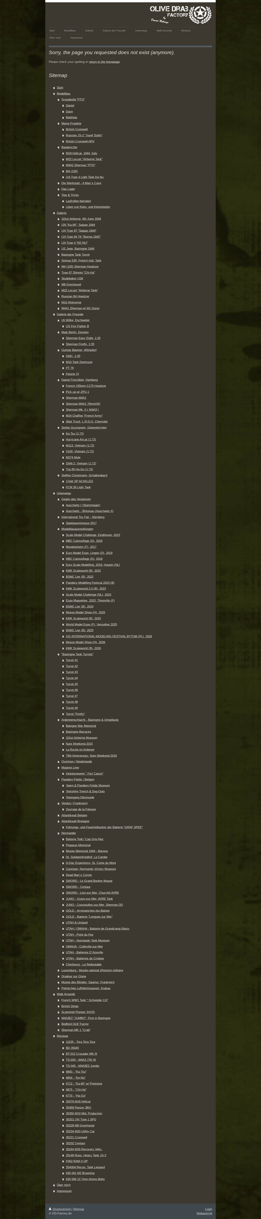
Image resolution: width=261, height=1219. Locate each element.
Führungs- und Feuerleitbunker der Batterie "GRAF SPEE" (104, 827)
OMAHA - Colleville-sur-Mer (84, 946)
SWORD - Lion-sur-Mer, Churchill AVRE (92, 892)
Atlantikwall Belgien (74, 815)
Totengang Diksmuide (80, 797)
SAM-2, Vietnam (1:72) (81, 463)
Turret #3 (72, 672)
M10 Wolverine (71, 302)
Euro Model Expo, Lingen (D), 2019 (89, 553)
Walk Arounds (66, 994)
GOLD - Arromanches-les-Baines (88, 910)
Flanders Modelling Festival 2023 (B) (90, 582)
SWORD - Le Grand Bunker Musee (89, 881)
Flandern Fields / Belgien (77, 779)
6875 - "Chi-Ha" (76, 1089)
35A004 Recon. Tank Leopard (85, 1167)
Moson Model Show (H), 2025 (85, 612)
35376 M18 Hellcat (78, 1101)
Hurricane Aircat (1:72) (81, 439)
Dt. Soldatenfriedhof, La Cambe (86, 857)
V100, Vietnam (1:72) (80, 451)
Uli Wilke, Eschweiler (75, 320)
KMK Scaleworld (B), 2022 (83, 570)
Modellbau (63, 93)
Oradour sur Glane (73, 976)
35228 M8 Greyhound (80, 1125)
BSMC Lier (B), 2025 (79, 630)
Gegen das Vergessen (76, 499)
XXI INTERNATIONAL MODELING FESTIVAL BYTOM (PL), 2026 (109, 636)
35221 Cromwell (76, 1137)
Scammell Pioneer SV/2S (78, 1012)
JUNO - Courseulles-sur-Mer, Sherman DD (94, 905)
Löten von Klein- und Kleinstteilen (88, 207)
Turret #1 (72, 660)
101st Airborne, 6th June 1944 (81, 219)
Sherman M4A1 (76, 397)
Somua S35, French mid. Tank (81, 260)
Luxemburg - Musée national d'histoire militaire (92, 970)
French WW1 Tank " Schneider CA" (84, 1000)
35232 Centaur (75, 1143)
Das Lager (68, 189)
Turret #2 (72, 666)
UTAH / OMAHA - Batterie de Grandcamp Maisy (97, 928)
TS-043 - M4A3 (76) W (81, 1060)
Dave (69, 111)
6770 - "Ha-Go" (76, 1095)
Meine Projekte (71, 123)
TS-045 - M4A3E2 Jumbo (82, 1066)
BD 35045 (72, 1048)
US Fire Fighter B (77, 326)
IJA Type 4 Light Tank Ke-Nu (85, 177)
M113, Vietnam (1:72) (80, 445)
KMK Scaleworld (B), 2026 (83, 648)
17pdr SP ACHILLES (79, 481)
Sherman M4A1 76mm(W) (83, 404)
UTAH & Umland (77, 922)
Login (208, 1209)
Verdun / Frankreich (74, 803)
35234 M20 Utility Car (80, 1131)
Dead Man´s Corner (79, 875)
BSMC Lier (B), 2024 (79, 606)
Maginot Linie (70, 767)
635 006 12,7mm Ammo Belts (85, 1179)
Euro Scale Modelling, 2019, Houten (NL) (93, 565)
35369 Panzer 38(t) (78, 1107)
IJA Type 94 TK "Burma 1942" (81, 236)
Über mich (63, 1185)
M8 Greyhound (71, 284)
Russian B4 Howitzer (75, 296)
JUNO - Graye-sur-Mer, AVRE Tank (89, 898)
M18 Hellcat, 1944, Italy (81, 153)
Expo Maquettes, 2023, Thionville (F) (90, 600)
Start (60, 87)
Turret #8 (72, 702)
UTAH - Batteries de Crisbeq (85, 958)
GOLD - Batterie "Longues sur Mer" (89, 916)
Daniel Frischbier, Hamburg (79, 380)
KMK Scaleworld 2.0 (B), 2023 (86, 588)
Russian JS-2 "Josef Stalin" (84, 135)
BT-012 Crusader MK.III (81, 1053)
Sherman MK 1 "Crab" (76, 1030)
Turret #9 (72, 708)
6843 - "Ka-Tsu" (76, 1071)
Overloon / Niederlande (76, 761)
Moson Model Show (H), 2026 (85, 642)
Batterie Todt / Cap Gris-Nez (85, 839)
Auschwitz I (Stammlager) (83, 505)
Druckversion (62, 1209)
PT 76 (70, 368)
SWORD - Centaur (78, 887)
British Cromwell (77, 129)
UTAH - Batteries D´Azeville (84, 952)
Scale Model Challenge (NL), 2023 (88, 594)
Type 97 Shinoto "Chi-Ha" (78, 272)
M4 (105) (72, 171)
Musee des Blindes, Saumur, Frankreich (88, 982)
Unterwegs (64, 493)
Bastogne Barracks (78, 731)
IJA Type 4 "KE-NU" (74, 242)
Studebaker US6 (72, 278)
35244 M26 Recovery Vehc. (84, 1149)
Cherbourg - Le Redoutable (84, 964)
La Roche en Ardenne (80, 749)
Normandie (68, 833)
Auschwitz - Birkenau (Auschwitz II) (89, 511)
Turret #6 (72, 690)
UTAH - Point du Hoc (80, 934)
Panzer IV (72, 374)
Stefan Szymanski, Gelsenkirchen (84, 427)
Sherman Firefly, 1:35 (80, 344)
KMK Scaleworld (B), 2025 (83, 618)
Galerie (61, 213)
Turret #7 (72, 696)
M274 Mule (73, 457)
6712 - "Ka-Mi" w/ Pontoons (84, 1083)
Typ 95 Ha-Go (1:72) (79, 469)
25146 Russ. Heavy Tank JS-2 (86, 1155)
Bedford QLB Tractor (75, 1024)
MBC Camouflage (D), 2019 (84, 558)
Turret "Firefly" (75, 714)
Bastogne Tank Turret (75, 254)
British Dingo (69, 1006)
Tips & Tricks (70, 195)
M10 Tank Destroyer (79, 362)
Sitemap (78, 1209)
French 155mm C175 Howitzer (86, 386)
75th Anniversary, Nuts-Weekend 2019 (91, 755)
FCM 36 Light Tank (78, 487)
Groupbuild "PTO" (73, 99)
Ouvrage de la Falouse (81, 809)
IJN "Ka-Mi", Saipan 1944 (78, 225)
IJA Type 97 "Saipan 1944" (78, 230)
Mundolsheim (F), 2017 (81, 547)
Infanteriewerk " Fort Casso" (84, 773)
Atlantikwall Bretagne (75, 821)
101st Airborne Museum (81, 737)
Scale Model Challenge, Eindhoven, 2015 (93, 535)
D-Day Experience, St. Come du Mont (91, 863)
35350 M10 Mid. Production (84, 1113)
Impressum (64, 1191)
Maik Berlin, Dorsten (75, 332)
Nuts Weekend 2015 (79, 743)
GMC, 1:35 (73, 356)
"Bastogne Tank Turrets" (77, 654)
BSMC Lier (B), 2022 (79, 576)
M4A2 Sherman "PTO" (80, 165)
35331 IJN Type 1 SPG (81, 1119)
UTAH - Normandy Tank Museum (88, 940)
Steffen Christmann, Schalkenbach (84, 475)
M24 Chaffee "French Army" (84, 415)
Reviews (62, 1036)
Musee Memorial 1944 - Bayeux (87, 851)
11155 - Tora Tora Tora (80, 1042)
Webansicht (204, 1213)
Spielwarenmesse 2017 (81, 523)
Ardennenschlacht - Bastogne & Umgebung (89, 720)
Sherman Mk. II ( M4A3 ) (82, 409)
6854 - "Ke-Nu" (76, 1077)
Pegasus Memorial (78, 845)
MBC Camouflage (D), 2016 (84, 541)
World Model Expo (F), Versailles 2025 (91, 624)
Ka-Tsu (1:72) (75, 433)
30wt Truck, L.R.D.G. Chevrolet (87, 421)
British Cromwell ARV (80, 141)
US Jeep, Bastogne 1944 (77, 248)
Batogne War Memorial (81, 726)
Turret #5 (72, 684)
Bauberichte (69, 147)
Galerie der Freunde (70, 314)
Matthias (71, 117)
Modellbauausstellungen (77, 529)
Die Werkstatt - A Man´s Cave (81, 183)
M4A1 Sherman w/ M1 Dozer (80, 308)
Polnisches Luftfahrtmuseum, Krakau (85, 988)
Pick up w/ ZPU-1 (77, 392)
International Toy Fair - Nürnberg (82, 517)
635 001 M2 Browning (80, 1173)
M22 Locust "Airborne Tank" (84, 159)
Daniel (70, 105)
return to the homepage (104, 62)
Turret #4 (72, 678)
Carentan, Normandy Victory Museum (91, 869)
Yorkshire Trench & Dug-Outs (85, 791)
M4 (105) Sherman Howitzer (80, 266)
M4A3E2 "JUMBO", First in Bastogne (85, 1018)
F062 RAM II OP (77, 1161)
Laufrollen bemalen (78, 201)
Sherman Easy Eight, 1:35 (83, 338)
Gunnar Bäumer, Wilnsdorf (79, 350)
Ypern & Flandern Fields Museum (88, 785)
